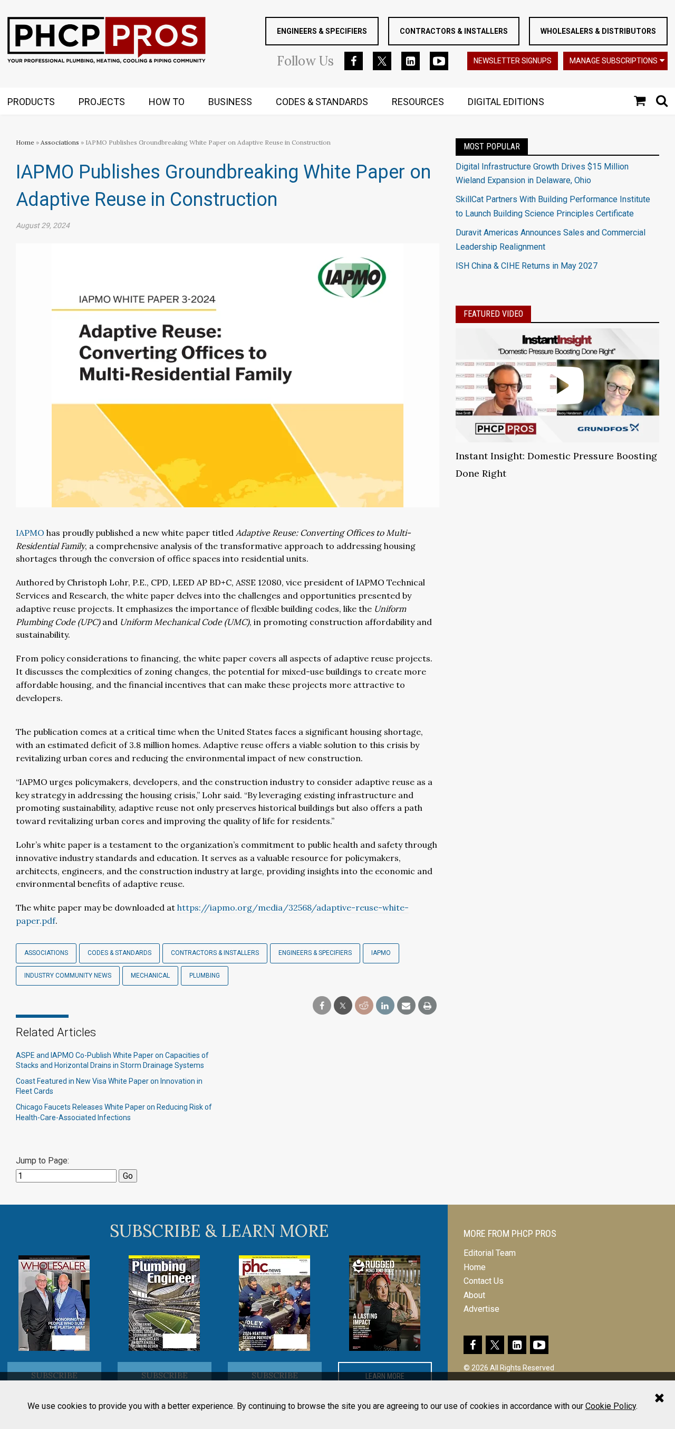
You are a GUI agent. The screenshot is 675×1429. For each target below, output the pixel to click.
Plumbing (204, 975)
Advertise (481, 1309)
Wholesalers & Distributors (598, 31)
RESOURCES (418, 101)
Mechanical (150, 975)
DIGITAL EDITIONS (506, 101)
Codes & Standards (119, 953)
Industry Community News (67, 975)
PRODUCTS (31, 101)
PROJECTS (102, 101)
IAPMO (381, 953)
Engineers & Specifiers (322, 31)
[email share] (406, 1006)
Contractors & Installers (454, 31)
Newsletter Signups (513, 60)
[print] (427, 1006)
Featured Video (493, 314)
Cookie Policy (610, 1406)
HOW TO (167, 101)
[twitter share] (343, 1006)
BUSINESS (230, 101)
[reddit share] (364, 1006)
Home (25, 142)
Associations (60, 142)
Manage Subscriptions (614, 60)
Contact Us (484, 1281)
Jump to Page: (42, 1161)
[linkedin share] (385, 1006)
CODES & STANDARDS (322, 101)
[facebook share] (322, 1006)
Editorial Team (490, 1253)
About (474, 1295)
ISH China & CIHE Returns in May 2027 (526, 266)
